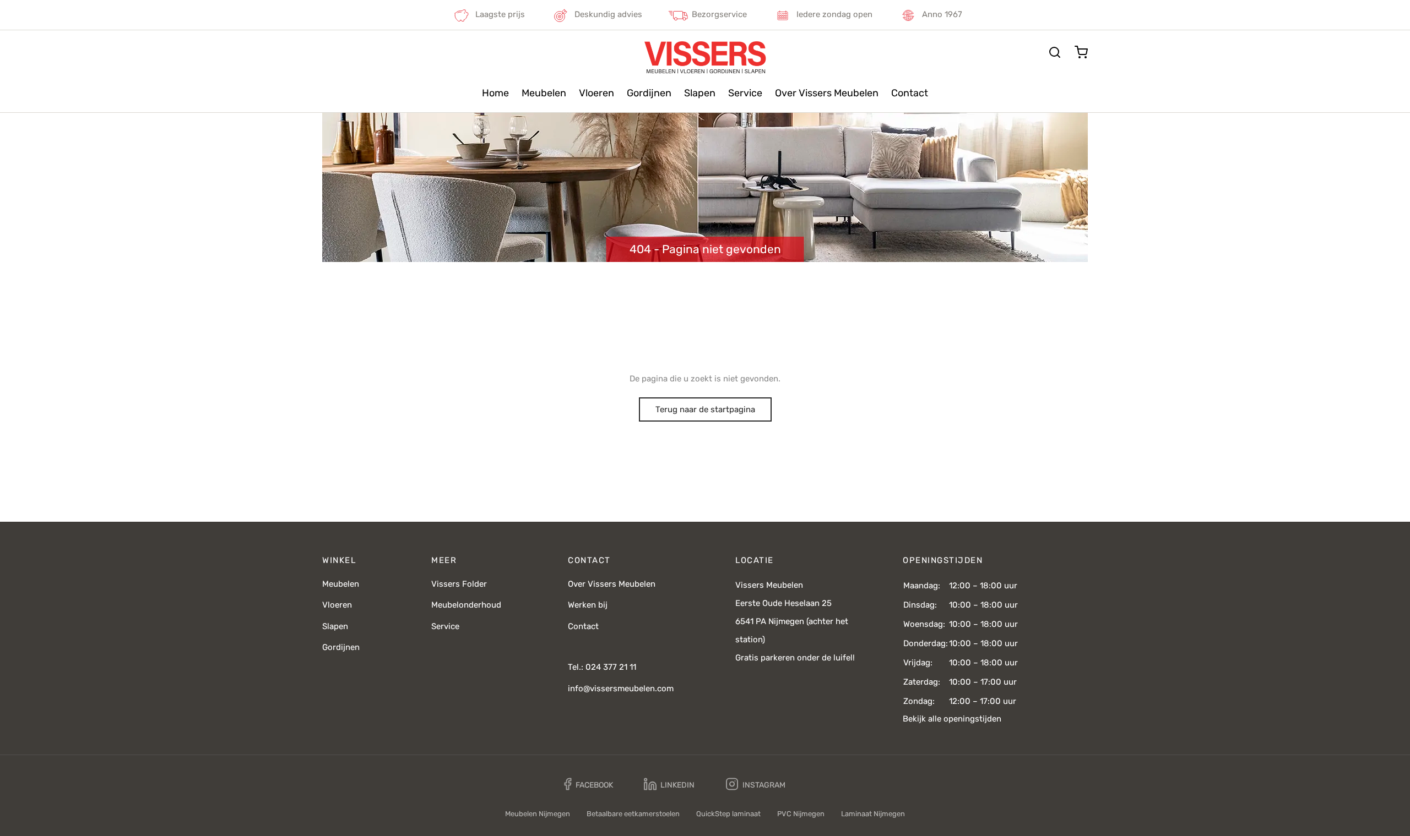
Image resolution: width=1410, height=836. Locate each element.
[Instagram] (756, 784)
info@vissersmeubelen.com (621, 688)
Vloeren (596, 93)
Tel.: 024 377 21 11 (602, 667)
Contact (909, 93)
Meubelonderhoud (466, 605)
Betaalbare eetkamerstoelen (633, 814)
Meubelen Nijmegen (537, 814)
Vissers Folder (459, 584)
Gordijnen (649, 93)
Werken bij (588, 605)
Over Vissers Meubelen (826, 93)
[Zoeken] (1054, 52)
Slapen (699, 93)
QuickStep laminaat (728, 814)
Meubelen (544, 93)
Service (745, 93)
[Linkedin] (669, 784)
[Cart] (1081, 52)
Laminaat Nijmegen (873, 814)
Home (495, 93)
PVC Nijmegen (801, 814)
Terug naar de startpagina (705, 409)
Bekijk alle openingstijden (952, 719)
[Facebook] (588, 784)
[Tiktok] (824, 784)
